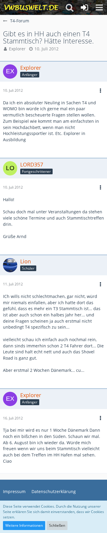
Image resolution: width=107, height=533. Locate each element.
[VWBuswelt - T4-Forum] (31, 7)
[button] (99, 7)
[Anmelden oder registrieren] (84, 7)
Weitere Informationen (24, 525)
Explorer (17, 49)
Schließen (57, 525)
